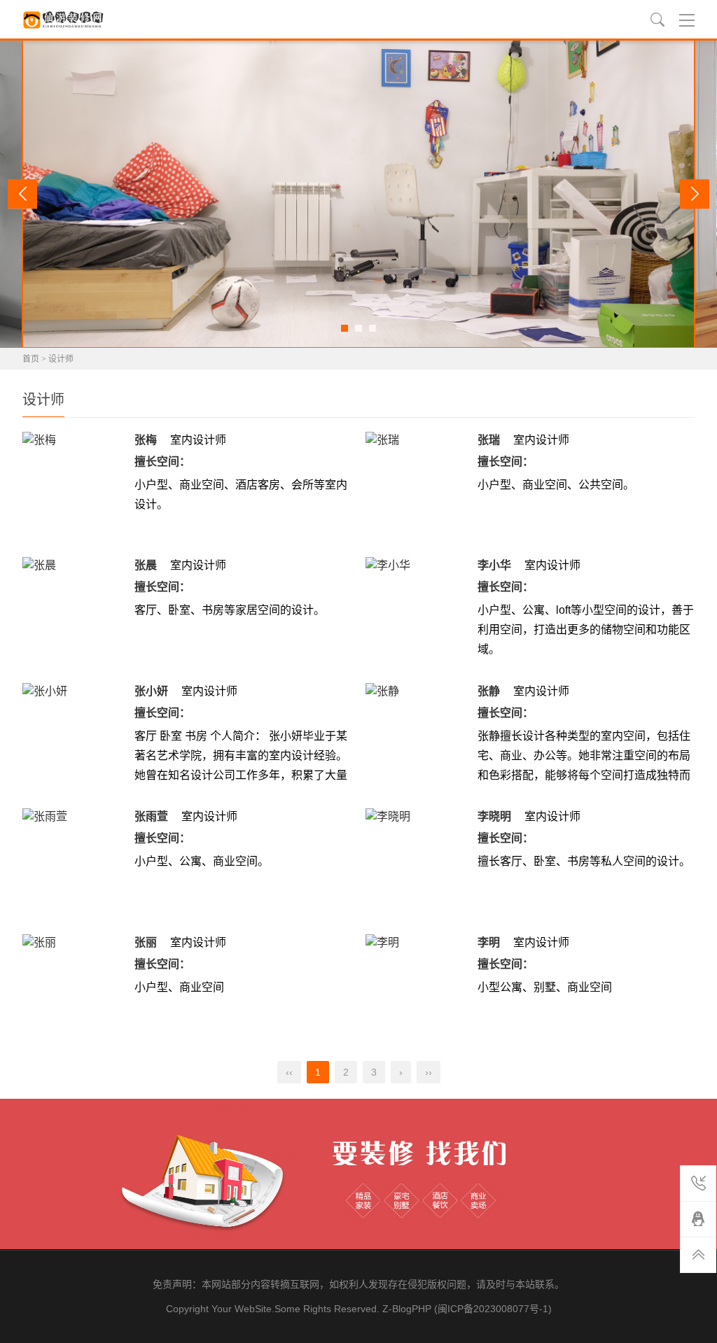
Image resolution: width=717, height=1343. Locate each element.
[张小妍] (74, 735)
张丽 (145, 942)
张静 (489, 691)
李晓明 (494, 816)
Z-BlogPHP (406, 1308)
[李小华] (418, 609)
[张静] (418, 735)
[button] (344, 328)
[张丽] (74, 986)
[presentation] (22, 194)
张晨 (145, 565)
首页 (30, 359)
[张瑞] (418, 484)
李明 (489, 942)
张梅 (145, 440)
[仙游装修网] (64, 19)
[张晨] (74, 609)
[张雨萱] (74, 860)
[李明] (418, 986)
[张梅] (74, 484)
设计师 (61, 359)
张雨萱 (151, 816)
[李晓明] (418, 860)
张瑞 (489, 440)
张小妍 (151, 691)
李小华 (494, 565)
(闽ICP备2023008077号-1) (493, 1308)
